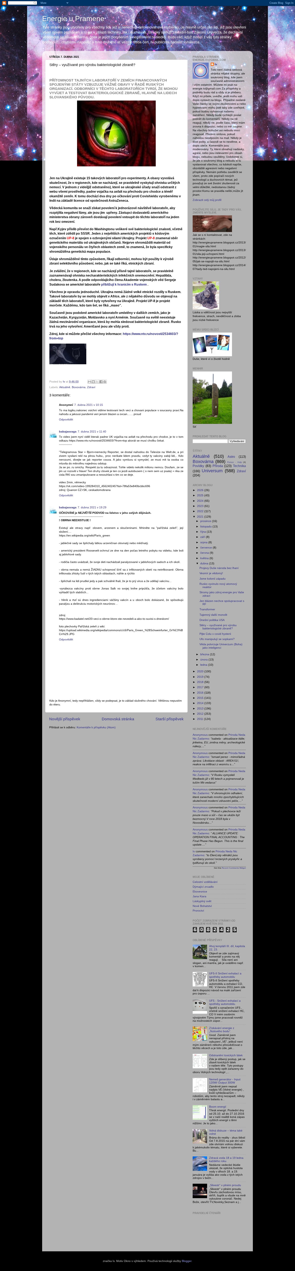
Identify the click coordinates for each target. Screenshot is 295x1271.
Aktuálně (64, 387)
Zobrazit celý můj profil (207, 199)
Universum (212, 470)
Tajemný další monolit (213, 614)
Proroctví (198, 910)
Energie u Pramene (73, 18)
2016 (200, 692)
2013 (200, 708)
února (204, 659)
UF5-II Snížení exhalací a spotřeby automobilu (225, 975)
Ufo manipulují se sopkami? (217, 639)
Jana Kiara (199, 896)
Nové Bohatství (202, 906)
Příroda (218, 466)
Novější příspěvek (64, 719)
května (205, 558)
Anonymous (200, 734)
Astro (231, 456)
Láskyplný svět (202, 901)
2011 (200, 718)
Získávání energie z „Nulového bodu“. (221, 1030)
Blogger (186, 1261)
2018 (200, 682)
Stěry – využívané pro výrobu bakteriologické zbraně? (218, 627)
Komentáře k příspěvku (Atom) (96, 727)
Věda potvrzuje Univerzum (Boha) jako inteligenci (220, 646)
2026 (200, 490)
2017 (200, 687)
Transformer (207, 609)
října (203, 531)
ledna (204, 664)
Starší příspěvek (170, 719)
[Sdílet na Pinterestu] (105, 382)
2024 (200, 500)
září (203, 536)
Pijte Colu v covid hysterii (215, 633)
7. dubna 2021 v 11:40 (92, 431)
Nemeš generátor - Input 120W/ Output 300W (224, 1081)
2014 (200, 703)
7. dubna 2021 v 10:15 (88, 404)
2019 (200, 676)
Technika (239, 466)
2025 (200, 495)
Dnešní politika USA (212, 620)
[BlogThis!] (93, 382)
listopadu (206, 526)
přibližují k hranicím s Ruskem (124, 284)
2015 (200, 697)
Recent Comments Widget (234, 868)
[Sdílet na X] (97, 382)
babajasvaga (67, 431)
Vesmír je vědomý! (211, 573)
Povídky (198, 466)
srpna (204, 542)
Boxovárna (78, 387)
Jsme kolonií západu (212, 578)
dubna (204, 563)
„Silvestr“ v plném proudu (225, 1185)
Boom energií (217, 1106)
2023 (200, 506)
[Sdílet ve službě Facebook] (101, 382)
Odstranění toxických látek (226, 1055)
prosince (206, 521)
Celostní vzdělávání (205, 881)
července (206, 547)
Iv (216, 64)
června (205, 552)
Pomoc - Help (234, 462)
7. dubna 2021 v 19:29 (92, 507)
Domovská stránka (118, 719)
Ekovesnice (200, 891)
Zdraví (91, 387)
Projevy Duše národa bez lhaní (219, 568)
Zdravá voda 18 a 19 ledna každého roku (226, 1159)
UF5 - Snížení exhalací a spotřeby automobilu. (225, 1002)
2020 (200, 671)
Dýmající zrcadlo (203, 886)
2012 (200, 713)
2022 (200, 511)
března (205, 654)
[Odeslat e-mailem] (89, 382)
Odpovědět (66, 419)
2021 (200, 516)
